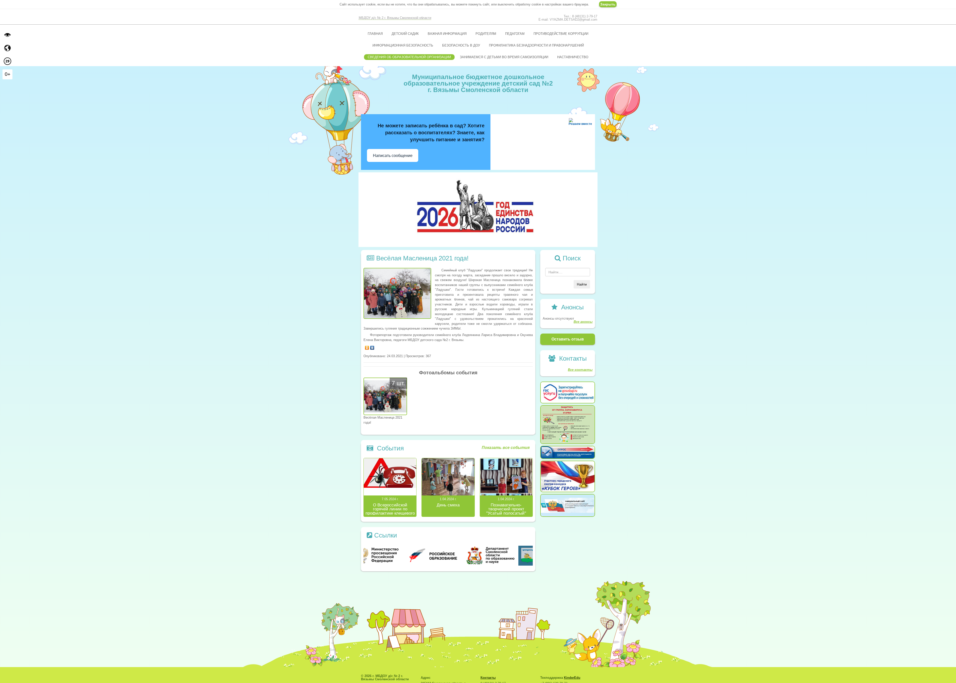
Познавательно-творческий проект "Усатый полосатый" (506, 509)
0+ (7, 74)
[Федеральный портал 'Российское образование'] (448, 555)
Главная (375, 34)
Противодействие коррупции (561, 34)
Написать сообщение (393, 155)
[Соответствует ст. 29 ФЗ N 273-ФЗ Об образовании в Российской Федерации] (7, 61)
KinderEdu (572, 678)
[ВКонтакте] (372, 346)
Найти (582, 284)
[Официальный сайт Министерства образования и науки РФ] (391, 555)
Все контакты (580, 370)
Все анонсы (583, 322)
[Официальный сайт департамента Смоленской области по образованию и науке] (504, 555)
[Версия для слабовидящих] (7, 35)
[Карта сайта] (7, 48)
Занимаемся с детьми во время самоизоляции (504, 57)
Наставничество (572, 57)
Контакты (488, 678)
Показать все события (506, 448)
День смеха (448, 505)
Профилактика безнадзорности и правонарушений (536, 45)
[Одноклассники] (367, 346)
